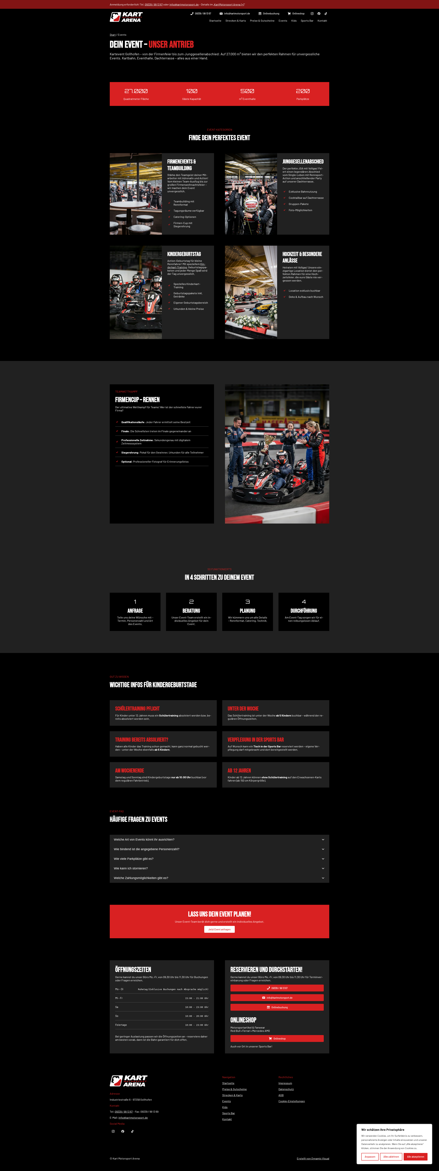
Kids (225, 1107)
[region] (394, 1144)
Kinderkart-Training (186, 265)
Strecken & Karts (232, 1095)
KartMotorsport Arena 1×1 (229, 4)
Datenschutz (286, 1089)
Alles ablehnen (391, 1156)
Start (113, 34)
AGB (281, 1095)
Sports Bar (228, 1113)
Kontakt (227, 1119)
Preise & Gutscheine (234, 1089)
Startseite (228, 1083)
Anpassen (370, 1156)
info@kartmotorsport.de (184, 4)
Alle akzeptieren (415, 1156)
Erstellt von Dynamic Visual (313, 1158)
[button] (200, 13)
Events (226, 1101)
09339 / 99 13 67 (154, 4)
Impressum (285, 1083)
